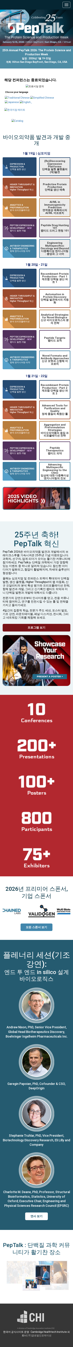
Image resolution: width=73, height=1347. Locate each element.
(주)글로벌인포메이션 (39, 1335)
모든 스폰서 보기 (36, 927)
